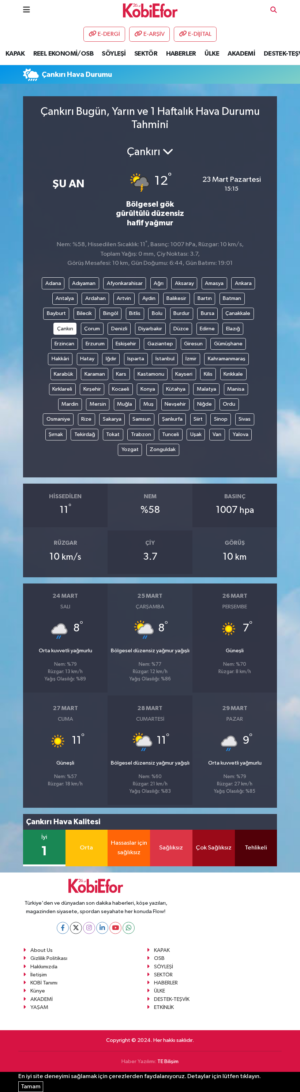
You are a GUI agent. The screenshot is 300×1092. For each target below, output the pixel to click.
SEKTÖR (145, 53)
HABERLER (181, 53)
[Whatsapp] (129, 928)
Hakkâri (60, 358)
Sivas (245, 419)
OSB (159, 958)
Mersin (98, 404)
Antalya (65, 298)
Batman (232, 298)
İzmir (190, 358)
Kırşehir (92, 389)
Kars (121, 374)
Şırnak (56, 434)
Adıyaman (83, 283)
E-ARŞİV (154, 34)
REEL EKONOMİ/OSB (63, 53)
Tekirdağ (84, 434)
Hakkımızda (43, 966)
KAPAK (15, 53)
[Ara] (273, 10)
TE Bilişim (168, 1061)
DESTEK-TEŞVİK (172, 999)
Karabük (63, 374)
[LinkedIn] (102, 928)
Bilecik (84, 313)
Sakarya (112, 419)
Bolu (157, 313)
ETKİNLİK (164, 1007)
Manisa (235, 389)
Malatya (206, 389)
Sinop (221, 419)
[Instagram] (89, 928)
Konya (147, 389)
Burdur (181, 313)
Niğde (204, 404)
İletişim (38, 974)
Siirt (198, 419)
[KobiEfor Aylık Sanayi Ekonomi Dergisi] (150, 10)
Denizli (119, 328)
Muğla (124, 404)
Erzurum (95, 343)
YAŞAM (39, 1007)
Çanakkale (237, 313)
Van (217, 434)
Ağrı (159, 283)
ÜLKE (212, 53)
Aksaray (184, 283)
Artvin (124, 298)
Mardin (69, 404)
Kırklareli (62, 389)
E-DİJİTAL (199, 34)
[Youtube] (115, 928)
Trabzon (141, 434)
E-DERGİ (109, 34)
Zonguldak (163, 449)
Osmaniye (58, 419)
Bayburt (56, 313)
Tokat (113, 434)
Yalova (240, 434)
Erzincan (64, 343)
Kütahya (175, 389)
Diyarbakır (150, 328)
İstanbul (165, 358)
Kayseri (183, 374)
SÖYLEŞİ (113, 53)
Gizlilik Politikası (48, 958)
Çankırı (65, 328)
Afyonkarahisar (125, 283)
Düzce (181, 328)
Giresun (193, 343)
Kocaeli (120, 389)
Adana (53, 283)
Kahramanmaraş (226, 358)
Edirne (207, 328)
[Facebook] (63, 928)
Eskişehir (126, 343)
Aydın (148, 298)
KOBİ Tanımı (43, 983)
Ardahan (95, 298)
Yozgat (130, 449)
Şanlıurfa (172, 419)
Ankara (243, 283)
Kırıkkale (233, 374)
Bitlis (134, 313)
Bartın (205, 298)
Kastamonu (151, 374)
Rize (86, 419)
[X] (76, 928)
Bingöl (110, 313)
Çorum (92, 328)
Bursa (207, 313)
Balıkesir (176, 298)
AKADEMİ (241, 53)
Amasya (214, 283)
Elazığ (233, 328)
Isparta (135, 358)
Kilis (208, 374)
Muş (148, 404)
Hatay (87, 358)
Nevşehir (175, 404)
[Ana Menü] (26, 10)
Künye (37, 991)
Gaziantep (160, 343)
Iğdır (111, 358)
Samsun (141, 419)
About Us (41, 950)
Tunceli (170, 434)
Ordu (229, 404)
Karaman (95, 374)
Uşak (196, 434)
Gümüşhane (228, 343)
